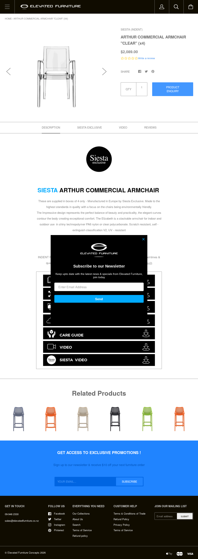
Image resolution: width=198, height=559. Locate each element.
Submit (185, 516)
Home (8, 18)
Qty (128, 89)
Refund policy (80, 536)
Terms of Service (82, 530)
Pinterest (59, 530)
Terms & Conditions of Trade (129, 513)
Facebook (59, 513)
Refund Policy (121, 519)
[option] (56, 67)
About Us (78, 519)
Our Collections (81, 513)
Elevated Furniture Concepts (23, 552)
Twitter (57, 519)
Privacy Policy (122, 525)
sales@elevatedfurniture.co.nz (22, 520)
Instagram (59, 525)
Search (76, 525)
